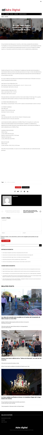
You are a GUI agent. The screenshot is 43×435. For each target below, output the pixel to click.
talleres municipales (11, 182)
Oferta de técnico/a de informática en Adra (10, 363)
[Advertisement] (28, 5)
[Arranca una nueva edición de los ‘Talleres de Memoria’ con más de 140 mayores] (21, 343)
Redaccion (15, 196)
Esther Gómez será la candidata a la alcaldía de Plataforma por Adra (15, 366)
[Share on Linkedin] (27, 191)
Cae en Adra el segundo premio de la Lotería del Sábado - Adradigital (13, 278)
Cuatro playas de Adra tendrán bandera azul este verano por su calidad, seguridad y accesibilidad (25, 273)
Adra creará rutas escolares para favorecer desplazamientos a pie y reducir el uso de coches (30, 211)
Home (2, 16)
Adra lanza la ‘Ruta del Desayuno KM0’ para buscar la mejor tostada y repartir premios (16, 261)
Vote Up (18, 187)
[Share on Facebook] (15, 191)
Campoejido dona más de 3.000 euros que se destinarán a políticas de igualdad (18, 276)
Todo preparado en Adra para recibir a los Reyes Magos (12, 406)
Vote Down (26, 187)
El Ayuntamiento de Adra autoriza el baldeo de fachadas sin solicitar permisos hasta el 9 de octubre (12, 211)
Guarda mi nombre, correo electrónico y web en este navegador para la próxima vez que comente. (19, 237)
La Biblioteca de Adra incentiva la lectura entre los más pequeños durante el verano (27, 271)
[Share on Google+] (21, 191)
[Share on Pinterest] (24, 191)
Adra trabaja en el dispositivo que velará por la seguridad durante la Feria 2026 (15, 252)
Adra (5, 182)
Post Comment (5, 240)
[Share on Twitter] (18, 191)
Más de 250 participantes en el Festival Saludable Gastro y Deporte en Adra (14, 259)
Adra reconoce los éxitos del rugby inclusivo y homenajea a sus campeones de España (16, 257)
